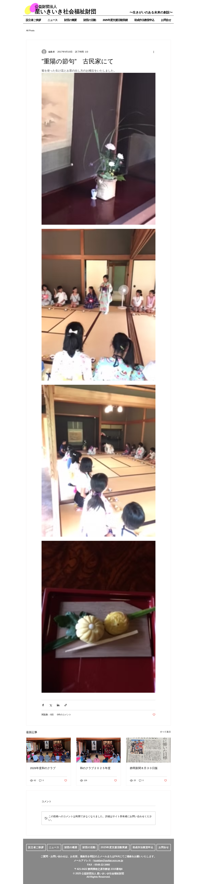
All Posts (30, 30)
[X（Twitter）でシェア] (50, 705)
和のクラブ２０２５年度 (95, 768)
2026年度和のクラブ (43, 768)
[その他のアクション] (153, 52)
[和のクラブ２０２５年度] (98, 750)
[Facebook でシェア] (43, 705)
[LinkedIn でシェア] (58, 705)
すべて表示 (165, 732)
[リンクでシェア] (65, 705)
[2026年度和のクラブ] (48, 750)
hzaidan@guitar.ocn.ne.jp (108, 860)
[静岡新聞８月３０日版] (148, 750)
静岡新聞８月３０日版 (144, 768)
